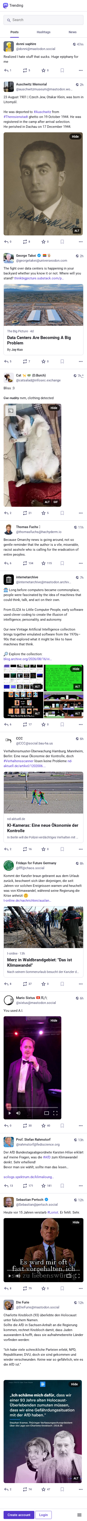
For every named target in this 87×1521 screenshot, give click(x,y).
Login (43, 1515)
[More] (80, 70)
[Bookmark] (62, 70)
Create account (19, 1515)
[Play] (9, 1113)
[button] (32, 1067)
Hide (75, 136)
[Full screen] (55, 1113)
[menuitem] (32, 1067)
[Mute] (18, 1113)
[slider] (32, 1106)
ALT (77, 230)
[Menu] (79, 1515)
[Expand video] (46, 1113)
